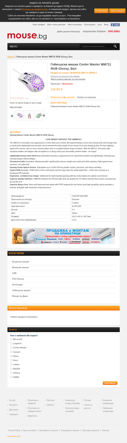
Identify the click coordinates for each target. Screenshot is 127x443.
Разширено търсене (70, 430)
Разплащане (89, 25)
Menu (14, 46)
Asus (15, 360)
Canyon (16, 352)
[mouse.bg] (27, 36)
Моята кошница (75, 25)
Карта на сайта (29, 430)
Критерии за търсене (48, 430)
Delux (16, 356)
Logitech (17, 343)
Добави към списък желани (62, 97)
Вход (106, 25)
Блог (100, 25)
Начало (10, 57)
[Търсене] (116, 46)
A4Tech (16, 373)
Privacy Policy (14, 430)
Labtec (16, 364)
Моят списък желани (56, 25)
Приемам (102, 11)
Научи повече (117, 11)
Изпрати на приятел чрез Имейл (65, 76)
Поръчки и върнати (90, 430)
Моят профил (39, 25)
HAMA (16, 377)
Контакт (105, 430)
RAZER (16, 369)
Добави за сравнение (86, 97)
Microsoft (17, 339)
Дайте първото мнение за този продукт (68, 79)
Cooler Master (19, 347)
